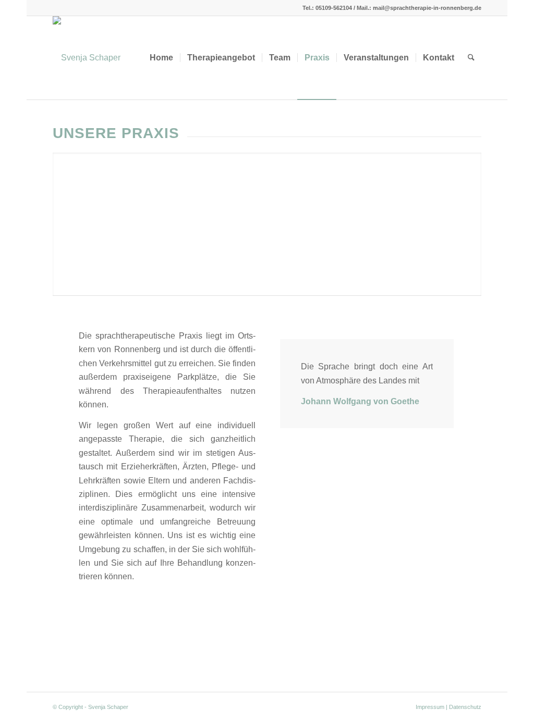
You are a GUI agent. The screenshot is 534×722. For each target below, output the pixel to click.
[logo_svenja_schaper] (86, 57)
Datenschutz (465, 707)
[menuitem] (161, 57)
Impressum (430, 707)
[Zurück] (62, 213)
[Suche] (471, 57)
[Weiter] (472, 213)
